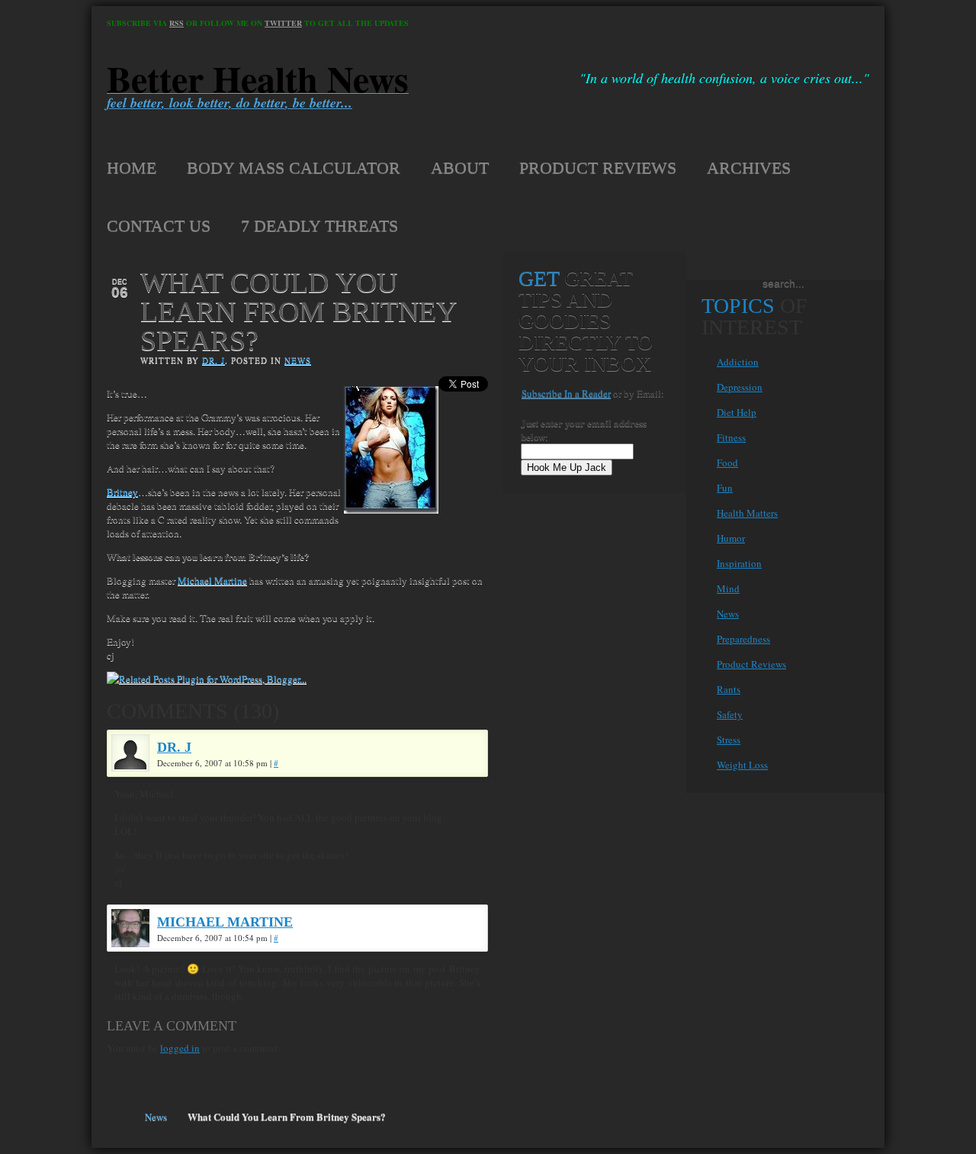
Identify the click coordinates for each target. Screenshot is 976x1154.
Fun (725, 488)
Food (727, 462)
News (297, 360)
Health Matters (747, 513)
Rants (728, 689)
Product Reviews (751, 664)
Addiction (738, 362)
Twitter (283, 23)
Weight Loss (742, 765)
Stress (728, 739)
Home (120, 1116)
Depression (739, 387)
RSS (176, 23)
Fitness (731, 437)
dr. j (213, 360)
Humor (731, 538)
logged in (180, 1048)
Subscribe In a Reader (566, 393)
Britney (122, 491)
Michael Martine (212, 580)
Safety (730, 714)
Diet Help (736, 412)
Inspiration (739, 563)
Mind (728, 588)
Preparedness (743, 639)
